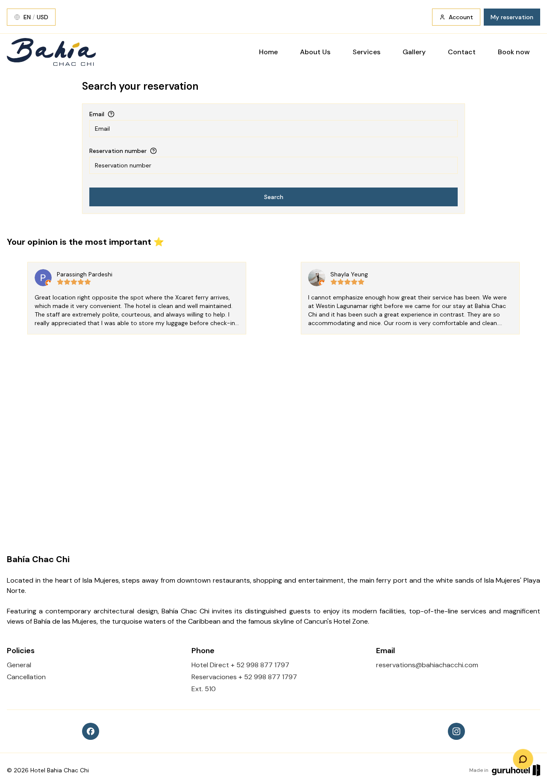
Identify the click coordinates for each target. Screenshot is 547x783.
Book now (514, 51)
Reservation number (118, 151)
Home (268, 51)
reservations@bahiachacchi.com (427, 664)
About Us (315, 51)
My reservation (512, 17)
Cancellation (26, 676)
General (19, 664)
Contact (462, 51)
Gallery (414, 51)
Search (273, 197)
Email (96, 114)
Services (366, 51)
